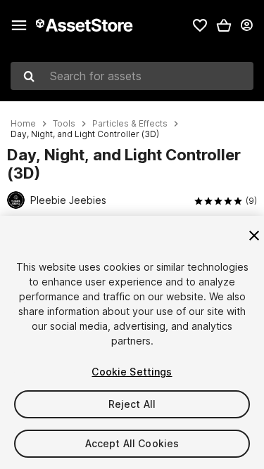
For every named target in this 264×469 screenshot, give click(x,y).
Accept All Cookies (132, 443)
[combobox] (132, 76)
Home (23, 124)
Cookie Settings (132, 372)
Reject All (132, 404)
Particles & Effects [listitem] (130, 124)
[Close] (254, 235)
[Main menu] (19, 25)
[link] (199, 25)
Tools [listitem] (64, 124)
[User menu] (246, 25)
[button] (223, 25)
